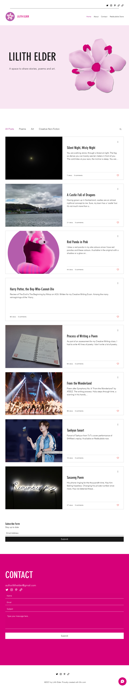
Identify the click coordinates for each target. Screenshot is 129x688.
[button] (120, 129)
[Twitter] (107, 5)
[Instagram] (111, 5)
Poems (22, 128)
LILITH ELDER (23, 16)
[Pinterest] (115, 5)
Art (32, 128)
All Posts (9, 128)
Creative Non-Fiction (49, 128)
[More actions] (118, 141)
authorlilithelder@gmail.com (20, 585)
